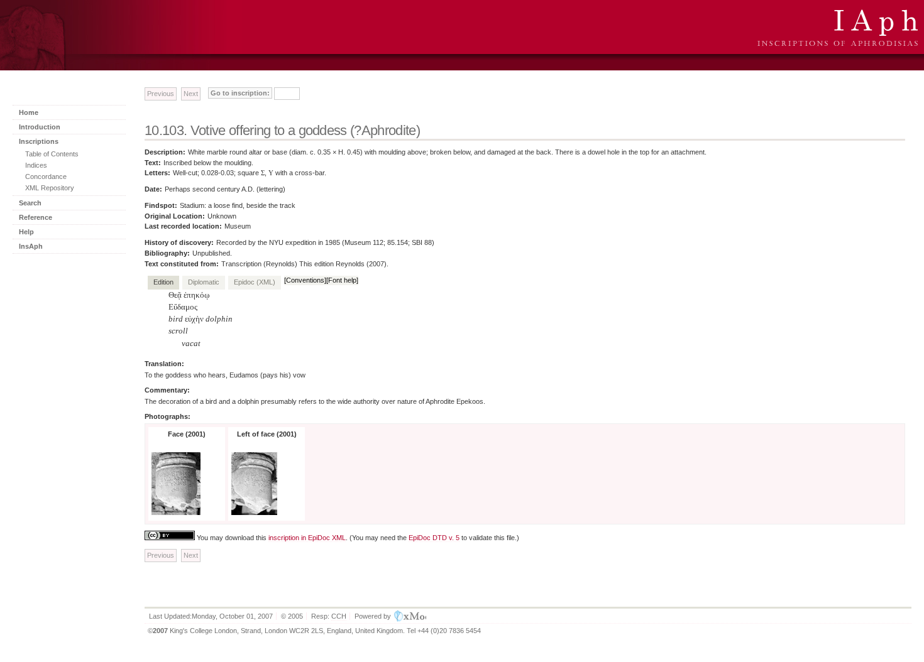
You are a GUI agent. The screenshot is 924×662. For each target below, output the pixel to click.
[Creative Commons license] (170, 538)
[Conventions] (305, 280)
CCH (338, 616)
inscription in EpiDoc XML (307, 537)
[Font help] (342, 280)
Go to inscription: (240, 93)
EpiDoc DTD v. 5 (434, 537)
